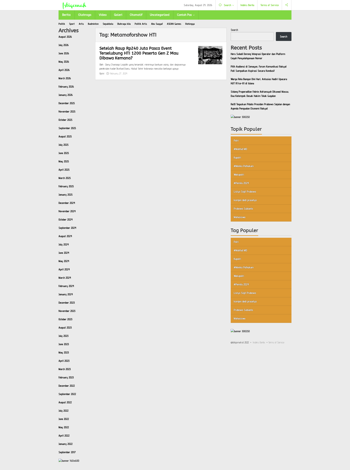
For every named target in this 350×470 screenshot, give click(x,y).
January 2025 (66, 194)
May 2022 (64, 427)
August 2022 (65, 402)
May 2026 (64, 61)
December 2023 (67, 302)
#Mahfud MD (240, 148)
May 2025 (64, 161)
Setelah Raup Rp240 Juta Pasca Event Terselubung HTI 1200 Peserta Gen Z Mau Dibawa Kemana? (138, 53)
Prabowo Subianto (243, 208)
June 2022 (64, 419)
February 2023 (66, 377)
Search (234, 29)
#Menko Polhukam (244, 165)
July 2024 (64, 244)
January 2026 (66, 94)
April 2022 (64, 435)
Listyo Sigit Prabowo (245, 191)
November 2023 (67, 311)
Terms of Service (276, 342)
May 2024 (64, 261)
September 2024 (67, 227)
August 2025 (65, 136)
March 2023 (65, 369)
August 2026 (65, 36)
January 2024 (66, 294)
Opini (101, 73)
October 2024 (66, 219)
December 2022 (67, 385)
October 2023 (65, 319)
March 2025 (65, 178)
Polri (236, 140)
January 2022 (66, 443)
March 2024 (65, 277)
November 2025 (67, 111)
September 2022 (67, 394)
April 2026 (64, 70)
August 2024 (65, 236)
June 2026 (64, 53)
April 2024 (64, 269)
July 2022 (63, 410)
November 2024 (67, 211)
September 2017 (67, 452)
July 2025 (63, 144)
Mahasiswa (239, 216)
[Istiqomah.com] (75, 5)
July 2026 (64, 45)
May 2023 (64, 352)
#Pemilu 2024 (241, 182)
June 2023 (64, 344)
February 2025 (66, 186)
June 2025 (64, 153)
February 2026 (66, 86)
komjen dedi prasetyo (245, 199)
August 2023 (65, 327)
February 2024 (66, 286)
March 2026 (65, 78)
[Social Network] (286, 5)
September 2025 (67, 128)
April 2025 (64, 169)
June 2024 (64, 252)
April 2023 (64, 360)
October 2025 (65, 119)
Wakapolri (239, 174)
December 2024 (67, 202)
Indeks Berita (259, 342)
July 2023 (63, 335)
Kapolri (237, 157)
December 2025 (67, 103)
